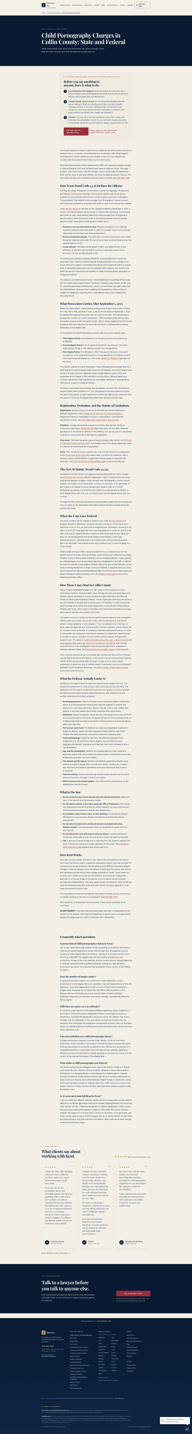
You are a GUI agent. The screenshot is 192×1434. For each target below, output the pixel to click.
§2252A (63, 524)
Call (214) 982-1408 (104, 1321)
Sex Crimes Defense (53, 13)
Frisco (113, 1346)
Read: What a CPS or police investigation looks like (103, 131)
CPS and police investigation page (99, 649)
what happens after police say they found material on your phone (87, 643)
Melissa (100, 1355)
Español (130, 5)
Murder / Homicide (76, 1359)
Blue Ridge (114, 1340)
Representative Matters (134, 1341)
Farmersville (102, 1346)
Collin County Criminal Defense (81, 1335)
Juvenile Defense (75, 1362)
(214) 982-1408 (122, 178)
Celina (100, 1343)
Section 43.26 (71, 209)
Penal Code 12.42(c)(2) (75, 455)
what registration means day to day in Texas (99, 420)
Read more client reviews (55, 1253)
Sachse (100, 1367)
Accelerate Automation (144, 1426)
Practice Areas (65, 5)
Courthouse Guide (76, 1388)
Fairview (114, 1343)
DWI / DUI (73, 1338)
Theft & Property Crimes (78, 1371)
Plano (113, 1361)
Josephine (101, 1349)
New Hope (114, 1358)
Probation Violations (76, 1368)
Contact (122, 5)
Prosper (113, 1364)
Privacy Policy (131, 1365)
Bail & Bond (73, 1385)
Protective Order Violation (78, 1353)
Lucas (113, 1352)
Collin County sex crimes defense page (88, 461)
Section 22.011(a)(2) (109, 358)
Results (96, 5)
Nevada (101, 1358)
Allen (113, 1337)
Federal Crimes (75, 1356)
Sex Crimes (73, 1344)
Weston (113, 1370)
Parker (100, 1361)
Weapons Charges (76, 1374)
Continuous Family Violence (79, 1350)
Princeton (101, 1364)
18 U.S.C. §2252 (115, 521)
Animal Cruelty (75, 1382)
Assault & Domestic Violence (79, 1347)
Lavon (113, 1349)
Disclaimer (130, 1371)
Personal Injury (77, 5)
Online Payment (112, 5)
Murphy (113, 1355)
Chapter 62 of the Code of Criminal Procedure (102, 413)
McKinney (101, 1337)
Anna (100, 1340)
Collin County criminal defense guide (112, 667)
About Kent (88, 5)
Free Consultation (132, 1350)
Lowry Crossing (103, 1352)
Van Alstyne (102, 1370)
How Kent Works (132, 1338)
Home (43, 13)
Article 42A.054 (87, 428)
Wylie (100, 1373)
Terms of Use (131, 1368)
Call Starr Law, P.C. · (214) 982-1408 (74, 131)
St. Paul (113, 1367)
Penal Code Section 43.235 (71, 477)
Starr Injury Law (119, 1398)
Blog (103, 5)
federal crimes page (107, 574)
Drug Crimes (74, 1341)
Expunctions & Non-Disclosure (80, 1365)
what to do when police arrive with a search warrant (106, 640)
